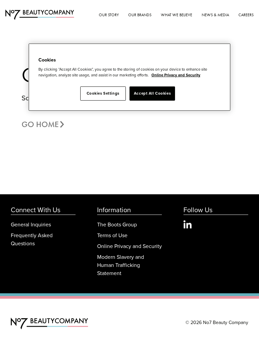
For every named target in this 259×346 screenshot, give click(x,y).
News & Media (215, 15)
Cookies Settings (103, 93)
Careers (246, 15)
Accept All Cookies (152, 93)
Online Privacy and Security (129, 246)
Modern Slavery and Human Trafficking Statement (120, 265)
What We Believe (176, 15)
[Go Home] (49, 324)
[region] (129, 77)
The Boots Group (117, 224)
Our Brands (139, 15)
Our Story (109, 15)
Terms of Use (112, 235)
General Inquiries (31, 224)
